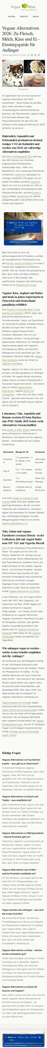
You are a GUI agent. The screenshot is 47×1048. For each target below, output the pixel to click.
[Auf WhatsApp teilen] (28, 55)
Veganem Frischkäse (12, 363)
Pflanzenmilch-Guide (26, 285)
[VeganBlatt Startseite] (23, 10)
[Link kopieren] (35, 55)
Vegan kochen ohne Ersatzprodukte (19, 710)
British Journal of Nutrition (20, 263)
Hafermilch (20, 174)
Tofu (4, 548)
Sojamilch (35, 181)
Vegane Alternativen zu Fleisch (24, 591)
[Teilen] (38, 55)
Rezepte (24, 17)
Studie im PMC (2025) (18, 430)
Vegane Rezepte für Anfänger (16, 702)
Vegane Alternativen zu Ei (15, 523)
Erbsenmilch (23, 196)
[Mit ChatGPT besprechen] (31, 55)
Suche (36, 17)
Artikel (12, 17)
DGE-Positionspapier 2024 (19, 156)
